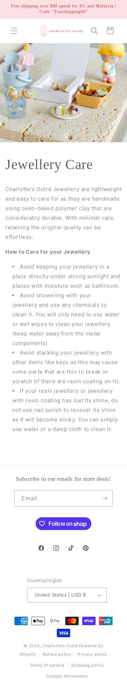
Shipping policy (87, 665)
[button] (14, 31)
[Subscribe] (105, 498)
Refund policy (57, 654)
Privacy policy (92, 654)
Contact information (66, 676)
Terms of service (47, 665)
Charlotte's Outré (60, 645)
